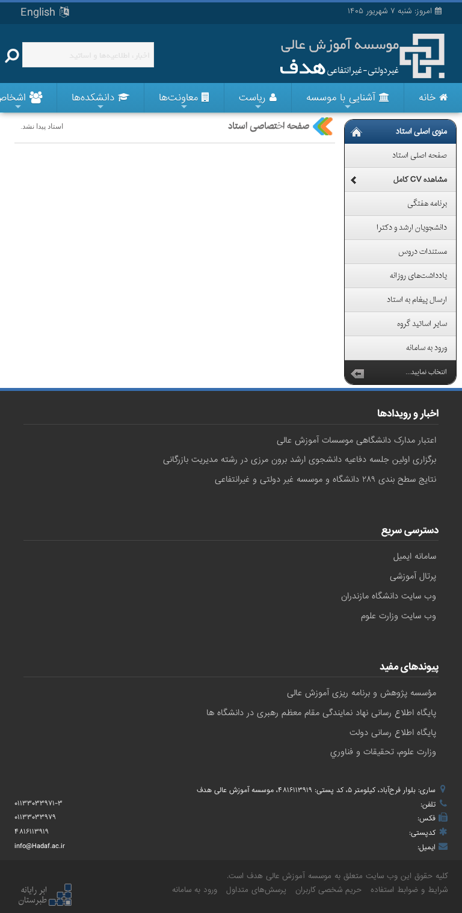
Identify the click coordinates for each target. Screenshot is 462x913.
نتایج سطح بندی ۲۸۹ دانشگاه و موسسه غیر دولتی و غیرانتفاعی (325, 479)
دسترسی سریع (410, 532)
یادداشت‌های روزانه (418, 276)
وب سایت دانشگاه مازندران (388, 596)
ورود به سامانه (426, 348)
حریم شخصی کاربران (328, 890)
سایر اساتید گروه (422, 324)
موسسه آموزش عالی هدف (289, 876)
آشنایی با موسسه (342, 97)
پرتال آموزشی (413, 576)
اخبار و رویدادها (408, 415)
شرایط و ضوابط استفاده (409, 890)
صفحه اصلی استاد (419, 156)
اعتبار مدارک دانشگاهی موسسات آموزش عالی (356, 440)
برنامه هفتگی (427, 204)
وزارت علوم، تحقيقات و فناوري (383, 751)
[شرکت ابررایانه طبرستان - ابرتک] (44, 895)
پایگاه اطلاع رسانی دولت (393, 732)
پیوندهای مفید (409, 668)
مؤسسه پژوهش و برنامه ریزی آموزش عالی (361, 692)
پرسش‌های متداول (256, 890)
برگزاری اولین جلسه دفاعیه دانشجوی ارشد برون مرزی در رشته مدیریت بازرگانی (299, 459)
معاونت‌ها (180, 97)
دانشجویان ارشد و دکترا (412, 228)
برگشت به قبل (357, 372)
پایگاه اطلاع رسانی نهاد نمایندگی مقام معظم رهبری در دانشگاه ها (321, 712)
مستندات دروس (422, 252)
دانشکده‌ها (95, 97)
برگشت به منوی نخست (356, 132)
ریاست (254, 97)
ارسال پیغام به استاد (417, 300)
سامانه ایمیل (414, 556)
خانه (429, 97)
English (40, 13)
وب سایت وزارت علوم (398, 615)
